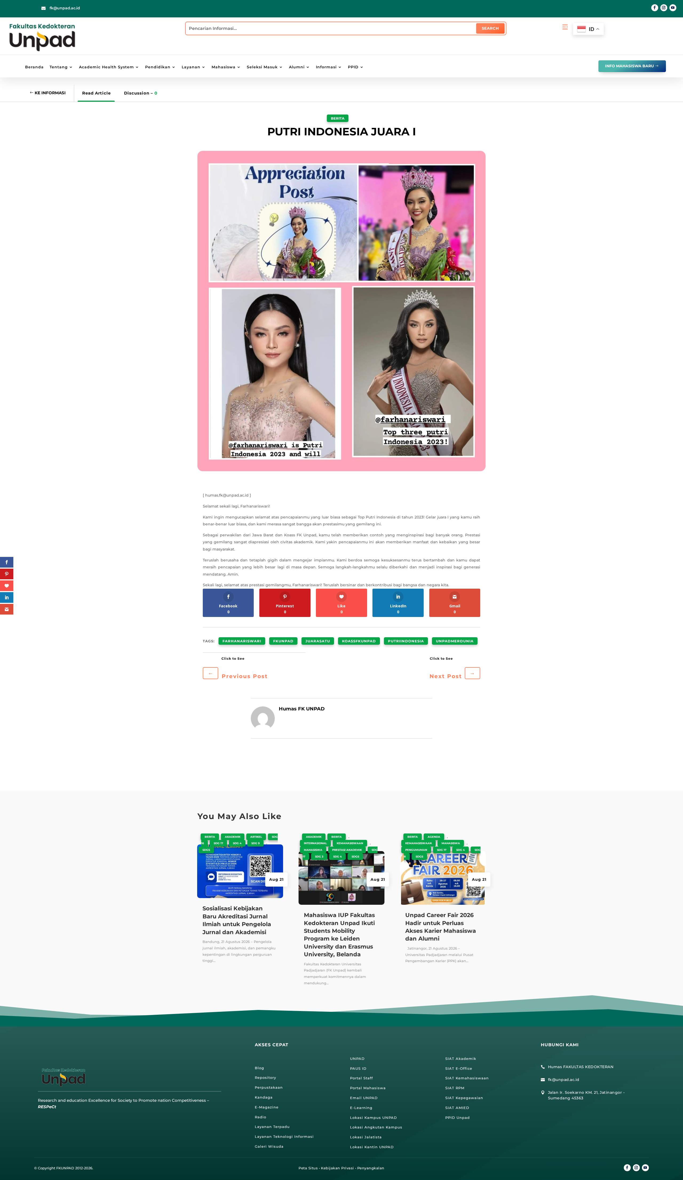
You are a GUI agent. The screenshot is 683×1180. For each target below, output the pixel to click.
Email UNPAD (364, 1098)
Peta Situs (308, 1168)
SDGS (206, 850)
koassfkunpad (359, 641)
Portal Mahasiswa (368, 1088)
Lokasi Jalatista (366, 1137)
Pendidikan (157, 67)
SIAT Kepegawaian (464, 1098)
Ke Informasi (50, 92)
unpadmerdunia (455, 641)
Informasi (326, 67)
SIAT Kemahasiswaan (467, 1078)
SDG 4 (237, 843)
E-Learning (361, 1108)
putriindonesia (406, 641)
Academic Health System (106, 67)
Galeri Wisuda (269, 1146)
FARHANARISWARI (242, 641)
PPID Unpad (457, 1117)
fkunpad (283, 641)
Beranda (34, 67)
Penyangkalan (370, 1168)
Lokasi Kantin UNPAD (372, 1147)
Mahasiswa (224, 67)
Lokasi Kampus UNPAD (373, 1117)
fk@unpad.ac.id (65, 8)
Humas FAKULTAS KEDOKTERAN (581, 1066)
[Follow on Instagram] (663, 7)
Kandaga (264, 1097)
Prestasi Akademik (347, 850)
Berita (337, 118)
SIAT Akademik (460, 1058)
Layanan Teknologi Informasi (284, 1136)
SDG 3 (319, 856)
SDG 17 (218, 843)
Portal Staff (361, 1078)
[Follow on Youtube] (672, 7)
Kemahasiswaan (350, 843)
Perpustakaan (269, 1087)
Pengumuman (416, 850)
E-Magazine (267, 1107)
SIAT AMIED (457, 1108)
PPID (353, 67)
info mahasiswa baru (629, 66)
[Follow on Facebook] (654, 7)
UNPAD (357, 1058)
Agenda (434, 837)
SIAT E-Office (458, 1068)
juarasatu (317, 641)
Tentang (59, 67)
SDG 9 (255, 843)
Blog (259, 1068)
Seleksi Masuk (262, 67)
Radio (260, 1117)
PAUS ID (358, 1068)
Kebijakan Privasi (337, 1168)
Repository (265, 1077)
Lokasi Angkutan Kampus (376, 1127)
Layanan (191, 67)
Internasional (315, 843)
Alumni (297, 67)
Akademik (232, 837)
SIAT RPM (454, 1088)
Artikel (256, 837)
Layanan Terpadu (272, 1126)
